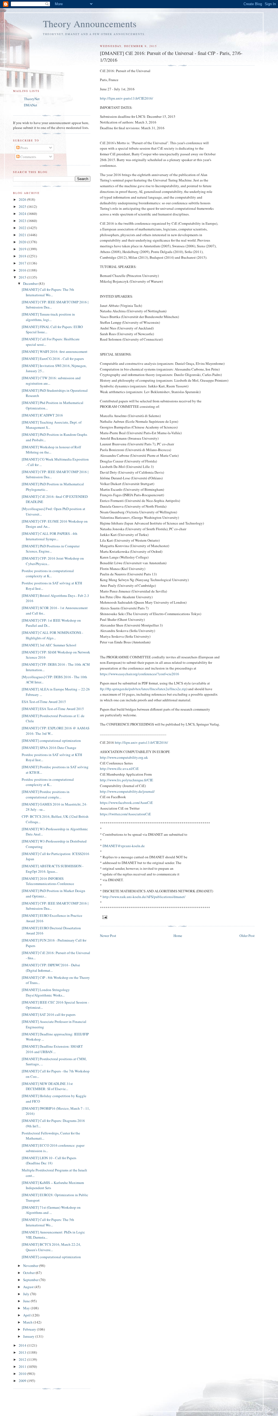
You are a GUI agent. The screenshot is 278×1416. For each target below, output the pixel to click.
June (27, 1300)
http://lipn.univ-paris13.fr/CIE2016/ (126, 98)
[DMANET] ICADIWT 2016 (42, 415)
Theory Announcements (90, 23)
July (26, 1293)
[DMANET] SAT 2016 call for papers (48, 1014)
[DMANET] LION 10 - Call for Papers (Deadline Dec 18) (49, 1160)
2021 (23, 234)
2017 (23, 263)
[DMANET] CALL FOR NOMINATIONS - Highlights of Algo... (52, 635)
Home (177, 935)
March (28, 1322)
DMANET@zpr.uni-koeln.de (124, 845)
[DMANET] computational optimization (51, 740)
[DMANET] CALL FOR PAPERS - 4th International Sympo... (49, 536)
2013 (23, 1352)
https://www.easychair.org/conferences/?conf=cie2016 (139, 673)
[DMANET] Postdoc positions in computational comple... (46, 794)
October (29, 1272)
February (30, 1329)
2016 (23, 270)
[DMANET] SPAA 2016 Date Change (49, 747)
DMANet (30, 105)
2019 (23, 248)
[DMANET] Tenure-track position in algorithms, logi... (48, 317)
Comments (28, 156)
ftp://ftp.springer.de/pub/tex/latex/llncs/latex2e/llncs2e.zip (143, 688)
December (31, 283)
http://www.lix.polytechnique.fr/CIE (126, 780)
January (29, 1336)
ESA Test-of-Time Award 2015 (44, 701)
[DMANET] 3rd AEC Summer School (49, 645)
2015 (23, 277)
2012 (23, 1359)
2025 (23, 206)
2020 (23, 241)
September (31, 1279)
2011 (23, 1366)
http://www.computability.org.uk (124, 757)
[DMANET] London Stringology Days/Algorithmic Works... (46, 992)
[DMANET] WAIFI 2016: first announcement (54, 351)
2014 (23, 1345)
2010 (23, 1373)
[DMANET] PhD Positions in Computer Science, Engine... (51, 549)
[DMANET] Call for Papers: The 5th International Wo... (48, 292)
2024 (23, 213)
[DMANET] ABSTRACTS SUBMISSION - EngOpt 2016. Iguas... (52, 868)
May (27, 1308)
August (28, 1286)
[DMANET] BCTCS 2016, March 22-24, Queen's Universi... (51, 1247)
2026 (23, 199)
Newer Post (108, 935)
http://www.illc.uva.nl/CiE (119, 768)
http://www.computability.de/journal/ (127, 791)
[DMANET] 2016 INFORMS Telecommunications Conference (48, 881)
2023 (23, 220)
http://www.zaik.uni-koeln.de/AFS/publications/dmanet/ (144, 896)
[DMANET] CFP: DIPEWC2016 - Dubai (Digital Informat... (51, 967)
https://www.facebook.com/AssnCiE (126, 802)
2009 (23, 1380)
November (31, 1265)
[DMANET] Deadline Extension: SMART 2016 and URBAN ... (52, 1049)
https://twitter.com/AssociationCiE (125, 814)
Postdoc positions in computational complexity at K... (48, 573)
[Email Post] (104, 917)
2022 (23, 227)
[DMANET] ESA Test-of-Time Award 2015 (53, 708)
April (27, 1315)
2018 (23, 256)
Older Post (247, 935)
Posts (24, 147)
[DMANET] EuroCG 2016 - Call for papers (53, 358)
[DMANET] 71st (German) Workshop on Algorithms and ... (51, 1210)
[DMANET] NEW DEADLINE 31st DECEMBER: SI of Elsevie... (47, 1086)
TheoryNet (32, 98)
